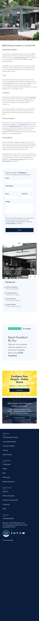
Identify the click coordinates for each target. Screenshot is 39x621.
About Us (5, 491)
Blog (4, 473)
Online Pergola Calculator (10, 437)
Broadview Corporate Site (10, 500)
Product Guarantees (8, 496)
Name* (7, 178)
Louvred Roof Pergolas (9, 441)
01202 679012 (6, 161)
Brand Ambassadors (8, 481)
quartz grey (33, 97)
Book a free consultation (17, 159)
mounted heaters (23, 124)
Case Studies (6, 464)
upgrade (13, 124)
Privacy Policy (11, 223)
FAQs (4, 509)
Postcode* (24, 193)
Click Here (19, 390)
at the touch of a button (21, 57)
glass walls (10, 130)
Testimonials (6, 477)
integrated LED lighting (15, 126)
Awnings (5, 450)
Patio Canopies (7, 454)
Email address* (9, 186)
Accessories (6, 504)
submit (19, 230)
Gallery (5, 469)
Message (7, 201)
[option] (19, 261)
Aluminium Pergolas (9, 446)
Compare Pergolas (19, 418)
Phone (7, 193)
